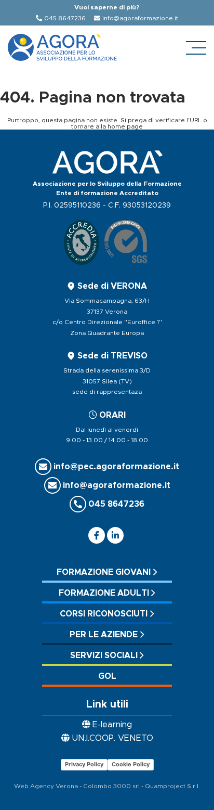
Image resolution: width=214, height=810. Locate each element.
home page (125, 126)
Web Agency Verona (46, 786)
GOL (107, 676)
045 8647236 (65, 18)
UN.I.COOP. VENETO (112, 738)
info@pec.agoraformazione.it (116, 466)
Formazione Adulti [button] (104, 593)
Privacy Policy (84, 764)
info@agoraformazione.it (140, 18)
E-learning (112, 725)
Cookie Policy (131, 764)
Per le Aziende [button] (104, 635)
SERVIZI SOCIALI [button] (104, 655)
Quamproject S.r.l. (172, 786)
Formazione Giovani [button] (104, 572)
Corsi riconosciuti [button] (104, 614)
